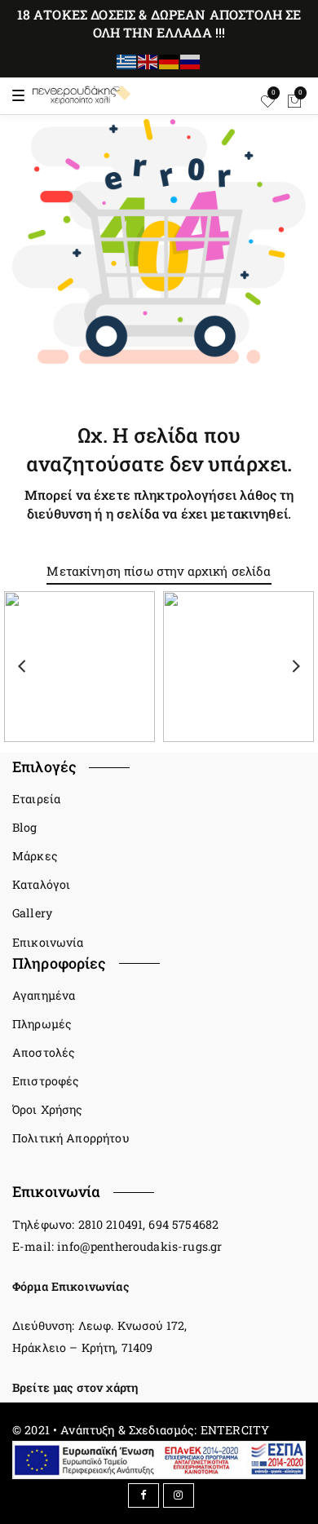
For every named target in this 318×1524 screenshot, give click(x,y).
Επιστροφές (46, 1081)
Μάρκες (35, 856)
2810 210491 (111, 1224)
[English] (148, 60)
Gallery (32, 913)
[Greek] (127, 60)
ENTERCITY (235, 1430)
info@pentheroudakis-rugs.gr (139, 1246)
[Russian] (190, 60)
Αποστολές (43, 1052)
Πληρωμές (42, 1023)
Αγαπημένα (43, 995)
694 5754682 (183, 1224)
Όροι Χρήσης (47, 1109)
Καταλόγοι (41, 884)
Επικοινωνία (48, 942)
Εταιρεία (36, 798)
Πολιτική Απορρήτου (70, 1138)
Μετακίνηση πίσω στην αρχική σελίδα (158, 571)
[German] (169, 60)
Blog (25, 827)
